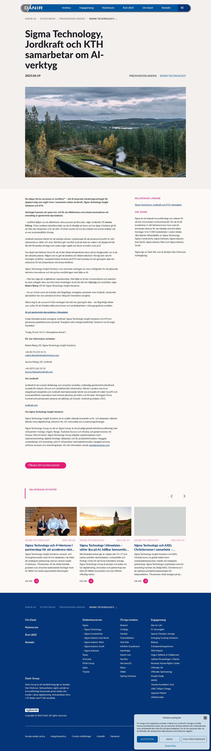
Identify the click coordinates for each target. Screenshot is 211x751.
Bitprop (154, 642)
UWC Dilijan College (161, 689)
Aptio (85, 668)
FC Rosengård (157, 629)
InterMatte (125, 651)
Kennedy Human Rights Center (165, 663)
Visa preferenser (194, 739)
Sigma (85, 625)
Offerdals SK (157, 668)
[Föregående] (171, 496)
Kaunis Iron (125, 655)
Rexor (123, 668)
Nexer (85, 655)
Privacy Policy (170, 746)
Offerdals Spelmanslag (161, 672)
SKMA (154, 680)
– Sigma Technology (92, 629)
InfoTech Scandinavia (130, 646)
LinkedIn (101, 736)
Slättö (123, 672)
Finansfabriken (127, 638)
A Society (87, 659)
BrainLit (124, 625)
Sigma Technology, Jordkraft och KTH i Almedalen (158, 205)
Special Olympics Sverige (163, 634)
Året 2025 (128, 8)
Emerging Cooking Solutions (164, 638)
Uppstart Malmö (158, 693)
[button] (205, 717)
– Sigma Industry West (93, 642)
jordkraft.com (31, 405)
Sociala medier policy (35, 736)
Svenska (184, 8)
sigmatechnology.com (99, 445)
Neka (169, 739)
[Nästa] (184, 496)
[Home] (32, 7)
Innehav (66, 8)
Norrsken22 (126, 663)
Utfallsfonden (157, 697)
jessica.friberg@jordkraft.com (39, 372)
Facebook (115, 736)
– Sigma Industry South (93, 646)
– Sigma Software (91, 651)
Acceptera (147, 739)
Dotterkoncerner (92, 620)
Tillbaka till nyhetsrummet (44, 465)
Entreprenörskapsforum (162, 646)
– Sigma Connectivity (93, 634)
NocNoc (124, 659)
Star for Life (156, 625)
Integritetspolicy (58, 736)
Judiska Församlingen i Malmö (165, 659)
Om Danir (148, 8)
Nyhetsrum (108, 8)
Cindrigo (124, 629)
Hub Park (124, 642)
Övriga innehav (129, 620)
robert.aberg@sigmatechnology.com (42, 355)
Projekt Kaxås (157, 676)
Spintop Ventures (128, 676)
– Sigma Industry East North (96, 638)
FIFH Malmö (157, 651)
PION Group (88, 663)
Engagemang (87, 8)
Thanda (86, 672)
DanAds (124, 634)
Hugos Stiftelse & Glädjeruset (165, 655)
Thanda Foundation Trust (162, 685)
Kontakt (166, 8)
